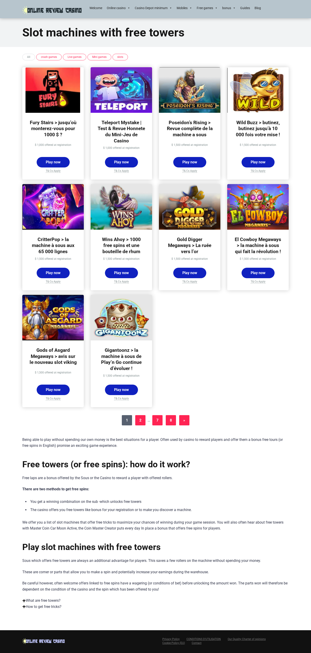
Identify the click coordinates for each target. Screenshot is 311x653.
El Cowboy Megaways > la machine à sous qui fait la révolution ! (258, 245)
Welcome (95, 8)
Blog (258, 8)
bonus (226, 8)
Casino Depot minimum (151, 8)
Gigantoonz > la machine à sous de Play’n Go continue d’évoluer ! (121, 359)
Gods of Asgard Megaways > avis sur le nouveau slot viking (53, 356)
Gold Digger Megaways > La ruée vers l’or (189, 245)
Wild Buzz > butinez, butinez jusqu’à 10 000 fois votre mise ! (258, 128)
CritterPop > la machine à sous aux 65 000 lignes (53, 245)
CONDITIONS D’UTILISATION (203, 639)
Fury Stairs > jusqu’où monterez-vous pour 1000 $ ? (53, 128)
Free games (205, 8)
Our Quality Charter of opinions (247, 639)
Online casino (116, 8)
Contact (196, 643)
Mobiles (182, 8)
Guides (245, 8)
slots (120, 57)
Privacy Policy (171, 639)
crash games (49, 57)
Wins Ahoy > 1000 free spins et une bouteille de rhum (121, 245)
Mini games (99, 57)
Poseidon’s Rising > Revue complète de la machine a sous (190, 128)
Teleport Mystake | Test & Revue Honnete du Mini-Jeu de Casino (121, 132)
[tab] (155, 601)
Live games (75, 57)
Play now (53, 162)
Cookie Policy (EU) (173, 643)
